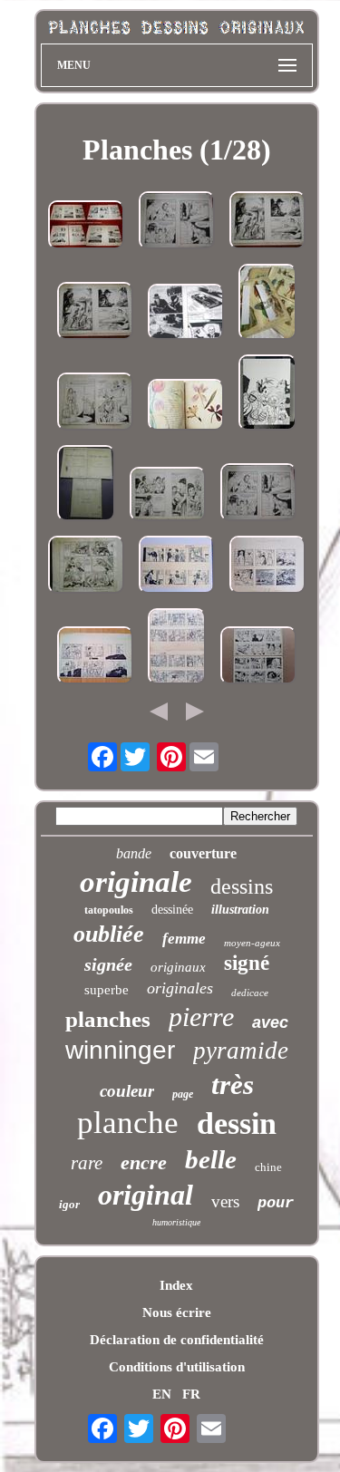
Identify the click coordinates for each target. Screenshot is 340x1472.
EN (161, 1394)
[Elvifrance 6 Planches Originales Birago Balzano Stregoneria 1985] (167, 495)
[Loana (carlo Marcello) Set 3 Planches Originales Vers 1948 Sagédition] (86, 566)
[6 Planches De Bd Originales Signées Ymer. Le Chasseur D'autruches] (176, 648)
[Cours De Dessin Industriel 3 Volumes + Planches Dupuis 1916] (86, 485)
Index (176, 1285)
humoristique (176, 1222)
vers (225, 1201)
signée (108, 964)
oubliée (108, 934)
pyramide (240, 1050)
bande (133, 853)
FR (191, 1394)
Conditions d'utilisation (177, 1367)
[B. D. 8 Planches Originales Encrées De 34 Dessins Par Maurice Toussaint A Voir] (86, 226)
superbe (106, 990)
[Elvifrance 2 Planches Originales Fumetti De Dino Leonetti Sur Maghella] (176, 222)
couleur (127, 1090)
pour (275, 1203)
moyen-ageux (252, 942)
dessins (241, 886)
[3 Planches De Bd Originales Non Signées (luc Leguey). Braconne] (258, 657)
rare (86, 1163)
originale (136, 882)
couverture (203, 853)
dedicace (249, 992)
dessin (237, 1123)
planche (128, 1122)
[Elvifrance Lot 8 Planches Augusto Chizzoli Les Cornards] (95, 403)
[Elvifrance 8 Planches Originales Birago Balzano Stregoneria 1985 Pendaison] (267, 222)
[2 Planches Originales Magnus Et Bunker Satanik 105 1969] (185, 313)
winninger (120, 1050)
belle (211, 1159)
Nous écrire (176, 1312)
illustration (240, 909)
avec (270, 1022)
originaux (178, 967)
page (182, 1094)
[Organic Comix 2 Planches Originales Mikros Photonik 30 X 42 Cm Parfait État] (267, 394)
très (232, 1084)
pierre (201, 1016)
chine (268, 1167)
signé (246, 963)
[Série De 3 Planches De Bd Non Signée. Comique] (95, 657)
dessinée (172, 909)
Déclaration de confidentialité (177, 1339)
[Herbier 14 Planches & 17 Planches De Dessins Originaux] (185, 406)
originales (180, 988)
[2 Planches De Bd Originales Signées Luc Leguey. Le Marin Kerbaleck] (267, 566)
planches (108, 1019)
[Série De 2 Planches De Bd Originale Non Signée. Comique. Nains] (176, 566)
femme (184, 938)
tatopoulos (108, 910)
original (145, 1194)
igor (69, 1204)
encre (144, 1162)
